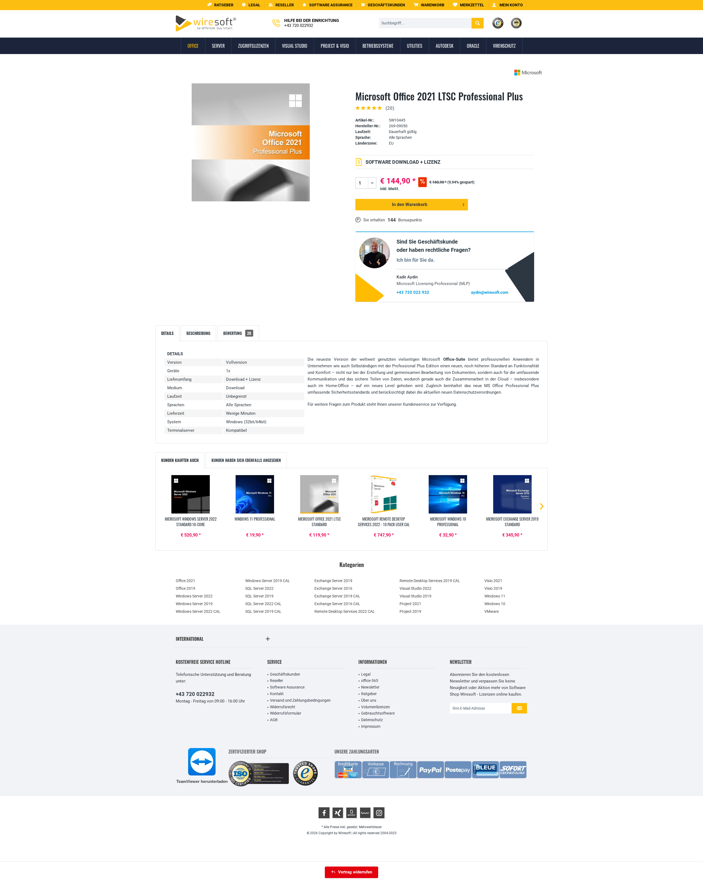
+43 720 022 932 (413, 292)
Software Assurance (287, 687)
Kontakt (277, 694)
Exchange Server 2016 (333, 588)
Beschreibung (198, 333)
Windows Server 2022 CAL (198, 611)
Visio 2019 (493, 588)
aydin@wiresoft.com (489, 292)
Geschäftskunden (285, 674)
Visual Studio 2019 (415, 596)
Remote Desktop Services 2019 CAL (430, 581)
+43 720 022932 (195, 694)
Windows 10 (494, 604)
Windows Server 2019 (194, 604)
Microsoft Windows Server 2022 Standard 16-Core (191, 521)
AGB (274, 720)
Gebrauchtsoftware (378, 713)
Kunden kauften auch (180, 460)
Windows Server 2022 (194, 596)
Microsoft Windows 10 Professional (448, 521)
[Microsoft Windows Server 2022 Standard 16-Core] (191, 494)
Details (167, 333)
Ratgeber (369, 694)
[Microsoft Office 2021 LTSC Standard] (319, 494)
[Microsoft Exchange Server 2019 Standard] (512, 494)
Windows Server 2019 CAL (267, 581)
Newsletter (370, 687)
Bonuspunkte (410, 220)
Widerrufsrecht (282, 707)
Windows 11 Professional (255, 519)
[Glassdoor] (351, 812)
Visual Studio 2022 (415, 588)
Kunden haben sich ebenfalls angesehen (246, 460)
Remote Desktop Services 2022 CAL (344, 611)
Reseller (276, 680)
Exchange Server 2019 (333, 581)
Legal (365, 674)
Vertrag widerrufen (355, 872)
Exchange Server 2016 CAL (337, 604)
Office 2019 (185, 588)
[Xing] (337, 812)
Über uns (368, 700)
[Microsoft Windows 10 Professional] (448, 494)
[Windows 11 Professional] (255, 494)
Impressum (370, 726)
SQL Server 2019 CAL (263, 611)
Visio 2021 (493, 581)
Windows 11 (494, 596)
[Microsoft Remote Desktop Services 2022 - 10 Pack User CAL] (384, 494)
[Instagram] (378, 812)
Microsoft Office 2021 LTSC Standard (319, 521)
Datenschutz (372, 720)
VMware (491, 611)
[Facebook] (324, 812)
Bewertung (237, 333)
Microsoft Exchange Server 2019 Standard (512, 521)
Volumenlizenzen (375, 707)
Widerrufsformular (285, 713)
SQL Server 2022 (259, 588)
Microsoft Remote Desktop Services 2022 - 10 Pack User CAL (384, 521)
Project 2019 (410, 611)
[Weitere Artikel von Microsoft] (528, 72)
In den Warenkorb (409, 204)
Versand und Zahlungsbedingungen (300, 700)
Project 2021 (410, 604)
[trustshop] (305, 773)
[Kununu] (365, 812)
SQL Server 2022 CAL (263, 604)
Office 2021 (185, 581)
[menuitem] (429, 5)
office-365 (369, 680)
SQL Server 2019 (259, 596)
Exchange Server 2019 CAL (337, 596)
